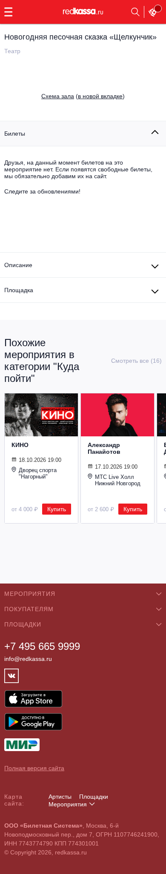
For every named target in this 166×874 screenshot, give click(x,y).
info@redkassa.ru (28, 658)
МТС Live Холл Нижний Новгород (117, 480)
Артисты (60, 796)
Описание (18, 265)
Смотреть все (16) (136, 360)
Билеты (14, 133)
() (83, 96)
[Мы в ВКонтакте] (11, 676)
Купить (56, 509)
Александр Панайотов (104, 448)
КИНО (20, 444)
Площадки (93, 796)
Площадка (18, 290)
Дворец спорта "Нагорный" (38, 473)
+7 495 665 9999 (42, 646)
